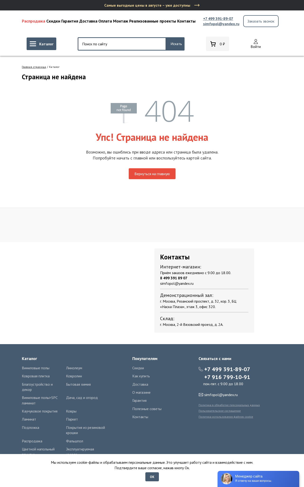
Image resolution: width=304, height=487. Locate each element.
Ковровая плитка (36, 376)
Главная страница (34, 67)
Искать (176, 43)
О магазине (141, 392)
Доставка (88, 21)
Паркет (72, 419)
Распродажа (33, 21)
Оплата (105, 21)
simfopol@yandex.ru (221, 23)
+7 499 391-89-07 (218, 18)
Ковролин (74, 376)
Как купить (141, 376)
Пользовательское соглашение (220, 410)
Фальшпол (74, 441)
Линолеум (74, 367)
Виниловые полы (35, 367)
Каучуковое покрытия (39, 411)
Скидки (53, 21)
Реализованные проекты (152, 21)
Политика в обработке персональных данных (229, 405)
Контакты (186, 21)
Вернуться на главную (152, 173)
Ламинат (29, 419)
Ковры (71, 411)
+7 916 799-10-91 (227, 377)
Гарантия (69, 21)
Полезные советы (147, 408)
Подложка (30, 427)
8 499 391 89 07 (173, 278)
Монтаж (120, 21)
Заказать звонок (260, 21)
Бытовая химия (78, 384)
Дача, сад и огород (82, 397)
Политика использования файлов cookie (226, 416)
